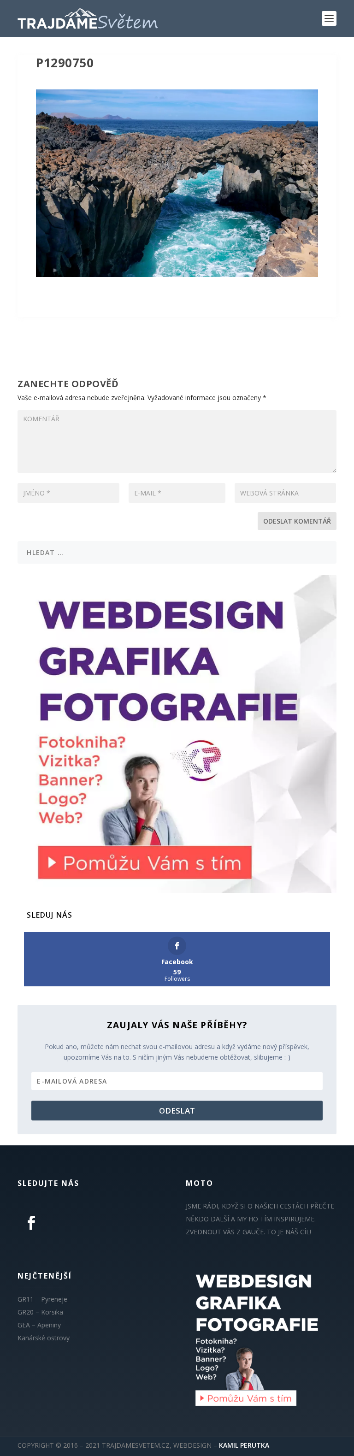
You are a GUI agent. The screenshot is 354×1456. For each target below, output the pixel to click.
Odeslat (177, 1110)
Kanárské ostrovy (44, 1337)
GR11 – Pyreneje (42, 1299)
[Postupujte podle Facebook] (31, 1223)
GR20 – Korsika (40, 1312)
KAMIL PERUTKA (244, 1445)
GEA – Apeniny (39, 1324)
